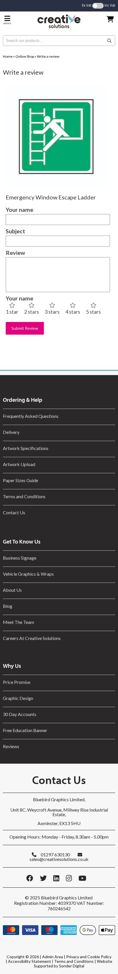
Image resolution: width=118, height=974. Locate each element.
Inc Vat (110, 5)
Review (15, 252)
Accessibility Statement (29, 961)
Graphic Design (18, 698)
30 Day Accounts (19, 714)
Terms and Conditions (24, 496)
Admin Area (52, 956)
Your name (19, 209)
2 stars (31, 312)
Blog (7, 606)
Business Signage (19, 557)
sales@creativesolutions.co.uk (59, 859)
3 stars (52, 312)
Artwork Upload (19, 464)
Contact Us (14, 512)
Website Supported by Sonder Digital (73, 963)
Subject (15, 231)
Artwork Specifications (25, 448)
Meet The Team (18, 622)
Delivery (11, 432)
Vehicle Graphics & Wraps (28, 574)
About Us (12, 590)
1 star (12, 312)
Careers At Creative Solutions (32, 638)
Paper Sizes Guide (20, 480)
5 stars (93, 312)
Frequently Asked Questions (31, 416)
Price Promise (16, 682)
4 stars (72, 312)
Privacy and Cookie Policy (88, 956)
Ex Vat (86, 5)
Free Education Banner (25, 730)
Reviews (11, 746)
